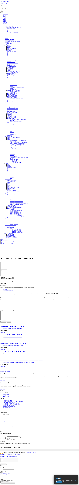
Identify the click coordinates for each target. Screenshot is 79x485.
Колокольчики (12, 154)
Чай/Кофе (11, 147)
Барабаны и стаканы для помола (13, 71)
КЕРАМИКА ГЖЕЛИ (14, 32)
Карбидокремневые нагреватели (13, 55)
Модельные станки (11, 62)
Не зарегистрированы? (4, 473)
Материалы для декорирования (13, 77)
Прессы (8, 64)
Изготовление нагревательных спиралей (11, 403)
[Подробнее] (12, 328)
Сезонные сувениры (14, 159)
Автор (1, 308)
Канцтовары (9, 220)
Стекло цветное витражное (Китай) (17, 216)
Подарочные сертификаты (10, 236)
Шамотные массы (10, 30)
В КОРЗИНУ (3, 285)
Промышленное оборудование (11, 237)
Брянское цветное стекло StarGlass (16, 204)
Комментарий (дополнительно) (6, 480)
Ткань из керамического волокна (13, 191)
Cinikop (11, 34)
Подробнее (2, 332)
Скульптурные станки (11, 66)
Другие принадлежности (12, 112)
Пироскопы (12, 120)
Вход (2, 472)
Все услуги (5, 410)
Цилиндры (12, 177)
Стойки (8, 47)
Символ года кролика (16, 162)
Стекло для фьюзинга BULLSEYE (16, 201)
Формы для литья (8, 136)
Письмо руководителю (7, 418)
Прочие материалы (11, 100)
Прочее (8, 138)
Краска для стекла (13, 196)
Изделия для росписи (14, 224)
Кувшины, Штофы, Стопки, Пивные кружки (18, 140)
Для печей (12, 228)
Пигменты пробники (16, 84)
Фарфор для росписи (9, 233)
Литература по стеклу (11, 206)
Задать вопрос (3, 464)
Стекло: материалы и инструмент (11, 193)
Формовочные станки (11, 73)
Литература (7, 218)
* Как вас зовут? (3, 435)
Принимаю (58, 481)
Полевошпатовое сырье (12, 170)
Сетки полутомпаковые (12, 96)
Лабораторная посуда (11, 107)
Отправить (3, 481)
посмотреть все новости (5, 371)
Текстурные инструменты (12, 109)
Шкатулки (12, 155)
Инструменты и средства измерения (12, 102)
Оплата (4, 18)
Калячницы (9, 113)
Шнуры (8, 183)
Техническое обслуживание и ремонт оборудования (13, 401)
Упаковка (9, 226)
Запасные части (10, 54)
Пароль (1, 471)
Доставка (4, 19)
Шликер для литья (11, 28)
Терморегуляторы (10, 69)
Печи (6, 44)
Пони (11, 131)
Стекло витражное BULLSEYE (16, 213)
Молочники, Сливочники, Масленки (17, 144)
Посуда (8, 139)
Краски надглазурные (9, 40)
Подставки (9, 49)
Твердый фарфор (10, 234)
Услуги (4, 15)
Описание (5, 289)
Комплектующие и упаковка (10, 225)
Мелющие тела (10, 174)
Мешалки (9, 61)
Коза (11, 128)
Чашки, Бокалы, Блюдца (17, 148)
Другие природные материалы (13, 171)
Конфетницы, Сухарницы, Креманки (17, 145)
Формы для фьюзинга (11, 205)
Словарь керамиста (6, 394)
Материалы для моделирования (13, 90)
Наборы (11, 88)
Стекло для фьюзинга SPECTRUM (16, 202)
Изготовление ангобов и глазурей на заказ (11, 404)
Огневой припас (8, 45)
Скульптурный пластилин (15, 91)
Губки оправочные (13, 125)
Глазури (6, 37)
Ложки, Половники (13, 141)
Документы (5, 420)
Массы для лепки (10, 31)
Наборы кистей (13, 134)
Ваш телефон (3, 438)
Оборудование (8, 50)
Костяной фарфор (10, 235)
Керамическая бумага (11, 180)
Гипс (8, 168)
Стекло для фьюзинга (11, 198)
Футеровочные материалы (12, 173)
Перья (8, 110)
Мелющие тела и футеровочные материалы (13, 172)
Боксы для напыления (11, 51)
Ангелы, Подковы (13, 156)
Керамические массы (9, 26)
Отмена (7, 481)
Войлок (8, 185)
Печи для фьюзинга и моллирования (14, 207)
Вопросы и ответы (6, 396)
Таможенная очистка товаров (8, 409)
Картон (8, 186)
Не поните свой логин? (5, 474)
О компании (5, 14)
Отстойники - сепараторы (12, 63)
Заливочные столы (11, 53)
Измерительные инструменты (16, 121)
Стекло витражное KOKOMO (16, 210)
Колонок (11, 130)
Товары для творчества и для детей (12, 219)
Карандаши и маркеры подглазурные (12, 41)
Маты (8, 182)
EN (1, 10)
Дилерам (4, 21)
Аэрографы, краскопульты (12, 108)
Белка (11, 127)
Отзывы (4, 291)
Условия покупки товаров (8, 427)
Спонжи (11, 123)
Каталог (4, 16)
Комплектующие (10, 227)
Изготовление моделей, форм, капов (10, 405)
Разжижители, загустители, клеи (16, 98)
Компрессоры (10, 56)
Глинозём (9, 166)
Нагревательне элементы (17, 230)
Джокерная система (13, 58)
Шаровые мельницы (11, 68)
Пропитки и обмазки (11, 190)
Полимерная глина (11, 223)
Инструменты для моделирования (14, 103)
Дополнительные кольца (17, 231)
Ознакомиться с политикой (31, 452)
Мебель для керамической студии (14, 57)
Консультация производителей (9, 406)
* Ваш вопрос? (3, 441)
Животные (12, 151)
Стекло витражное (11, 208)
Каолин (8, 165)
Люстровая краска (13, 85)
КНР (11, 35)
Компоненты (12, 92)
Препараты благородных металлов (14, 101)
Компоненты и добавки (12, 97)
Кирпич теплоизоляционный (13, 187)
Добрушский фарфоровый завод (16, 33)
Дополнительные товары (8, 290)
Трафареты (9, 115)
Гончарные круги (8, 43)
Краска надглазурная (14, 81)
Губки (8, 122)
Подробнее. (74, 480)
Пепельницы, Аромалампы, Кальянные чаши (19, 157)
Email (1, 310)
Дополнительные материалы (15, 99)
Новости (4, 20)
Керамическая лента (11, 188)
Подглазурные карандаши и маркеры (17, 87)
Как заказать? (5, 23)
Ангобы (6, 38)
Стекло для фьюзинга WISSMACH (16, 200)
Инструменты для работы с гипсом (14, 105)
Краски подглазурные (9, 39)
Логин (1, 470)
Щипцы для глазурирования (13, 104)
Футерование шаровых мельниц (9, 402)
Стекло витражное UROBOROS (16, 215)
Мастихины (9, 114)
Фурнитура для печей (16, 229)
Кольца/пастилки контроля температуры (18, 119)
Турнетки (9, 70)
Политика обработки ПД (8, 425)
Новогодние (14, 161)
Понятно (58, 478)
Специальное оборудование (12, 75)
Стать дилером (6, 419)
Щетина (11, 133)
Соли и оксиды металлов (12, 93)
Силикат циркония (11, 169)
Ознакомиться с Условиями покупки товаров (9, 456)
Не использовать (67, 481)
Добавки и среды (13, 89)
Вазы (11, 153)
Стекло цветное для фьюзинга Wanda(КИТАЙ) (19, 203)
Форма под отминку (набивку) (13, 137)
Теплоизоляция (8, 179)
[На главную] (5, 1)
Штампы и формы (11, 111)
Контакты (5, 22)
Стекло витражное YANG (15, 211)
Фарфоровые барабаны (14, 72)
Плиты (8, 189)
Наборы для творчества (12, 221)
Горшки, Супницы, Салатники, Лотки (17, 143)
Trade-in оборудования (7, 400)
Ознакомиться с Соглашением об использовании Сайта (11, 454)
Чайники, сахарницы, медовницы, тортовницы (21, 149)
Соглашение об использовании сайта (10, 424)
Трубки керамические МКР (12, 95)
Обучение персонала (7, 408)
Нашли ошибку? (12, 482)
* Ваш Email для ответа (5, 437)
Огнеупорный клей (11, 181)
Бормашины (9, 135)
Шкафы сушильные (11, 74)
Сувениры (9, 150)
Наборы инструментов (11, 117)
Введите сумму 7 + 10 (4, 320)
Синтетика (12, 132)
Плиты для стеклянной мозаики (13, 217)
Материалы (7, 76)
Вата (8, 184)
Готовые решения (6, 407)
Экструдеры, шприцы (11, 116)
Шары (11, 178)
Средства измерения (11, 118)
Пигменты (7, 42)
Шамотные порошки (11, 167)
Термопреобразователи (11, 67)
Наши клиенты (6, 417)
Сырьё (6, 163)
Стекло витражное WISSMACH (16, 212)
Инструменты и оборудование (13, 194)
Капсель (9, 46)
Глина (8, 164)
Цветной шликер (13, 29)
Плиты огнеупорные (11, 48)
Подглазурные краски (14, 79)
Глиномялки (9, 52)
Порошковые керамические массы (14, 27)
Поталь (11, 86)
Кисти (8, 126)
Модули (9, 192)
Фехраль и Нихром (11, 94)
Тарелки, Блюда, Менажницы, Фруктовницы (19, 142)
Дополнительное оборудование (18, 232)
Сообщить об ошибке (4, 482)
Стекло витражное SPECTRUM (16, 214)
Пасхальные (14, 160)
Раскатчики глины (11, 65)
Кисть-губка (12, 124)
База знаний (5, 17)
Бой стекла (12, 209)
